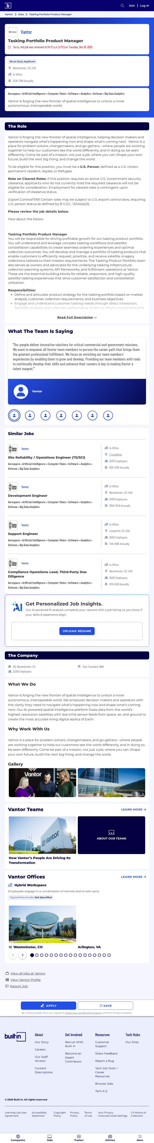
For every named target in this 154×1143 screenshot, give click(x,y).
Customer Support (102, 1044)
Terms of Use (88, 1114)
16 (104, 955)
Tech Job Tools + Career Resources (106, 1072)
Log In (144, 5)
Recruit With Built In (74, 1044)
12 (85, 955)
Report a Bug (104, 1061)
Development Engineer (27, 496)
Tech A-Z (101, 1091)
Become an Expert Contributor (73, 1057)
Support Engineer (23, 534)
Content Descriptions (44, 1070)
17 (109, 955)
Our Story (42, 1042)
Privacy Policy (74, 1114)
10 (75, 955)
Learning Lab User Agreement (16, 1114)
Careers (40, 1049)
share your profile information (83, 1012)
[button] (14, 415)
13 (90, 955)
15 (99, 955)
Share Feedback (106, 1053)
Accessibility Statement (39, 1114)
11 (80, 955)
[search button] (122, 5)
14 (94, 955)
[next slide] (22, 955)
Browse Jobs (104, 1083)
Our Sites (132, 1042)
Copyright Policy (60, 1114)
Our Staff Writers (41, 1059)
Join (132, 5)
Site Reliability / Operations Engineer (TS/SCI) (46, 457)
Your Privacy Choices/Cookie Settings (112, 1114)
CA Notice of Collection (138, 1114)
